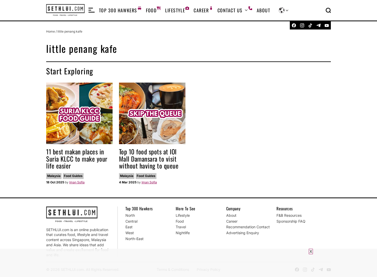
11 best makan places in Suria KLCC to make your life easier (76, 158)
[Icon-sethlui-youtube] (327, 25)
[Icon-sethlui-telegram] (318, 25)
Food (151, 10)
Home (50, 31)
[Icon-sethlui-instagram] (302, 25)
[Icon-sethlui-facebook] (294, 25)
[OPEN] (91, 10)
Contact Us (229, 10)
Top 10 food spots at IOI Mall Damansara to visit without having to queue (149, 158)
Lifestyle (175, 10)
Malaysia (54, 176)
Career (201, 10)
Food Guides (73, 176)
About (263, 10)
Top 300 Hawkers (118, 10)
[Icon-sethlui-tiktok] (310, 25)
